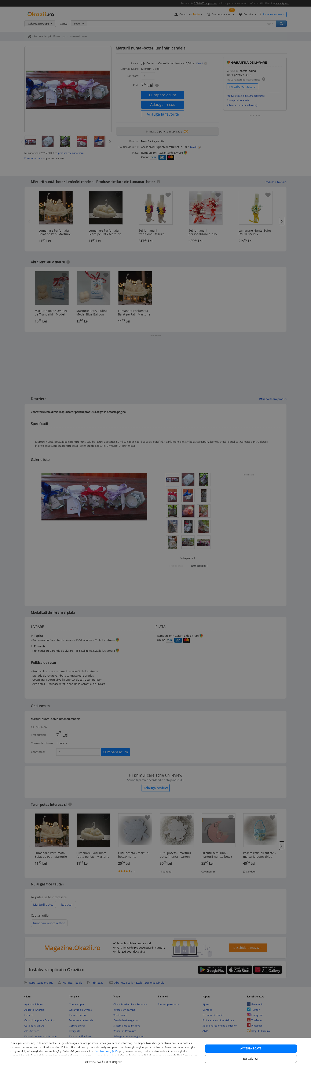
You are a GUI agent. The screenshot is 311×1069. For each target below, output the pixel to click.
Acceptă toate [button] (250, 1048)
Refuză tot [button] (251, 1059)
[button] (104, 1060)
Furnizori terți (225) (106, 1051)
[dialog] (155, 1053)
